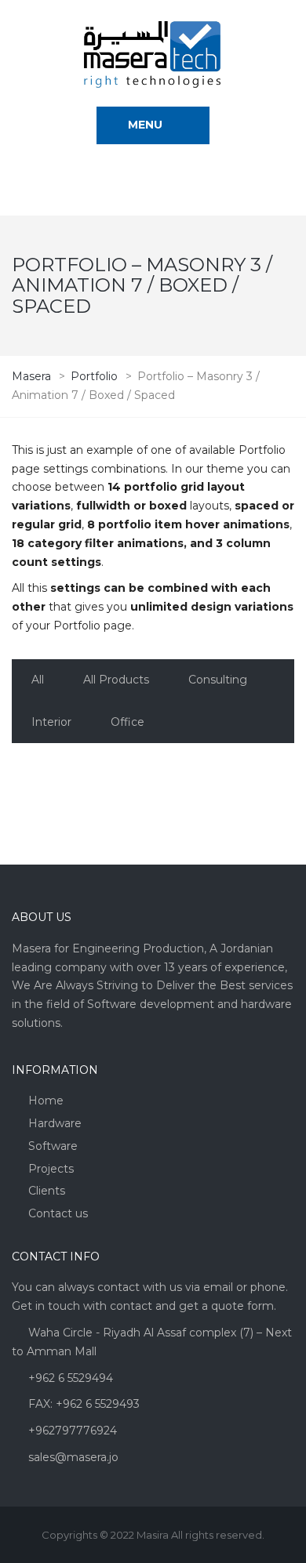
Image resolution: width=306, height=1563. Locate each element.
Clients (46, 1191)
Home (46, 1100)
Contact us (58, 1213)
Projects (51, 1169)
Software (53, 1146)
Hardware (55, 1123)
